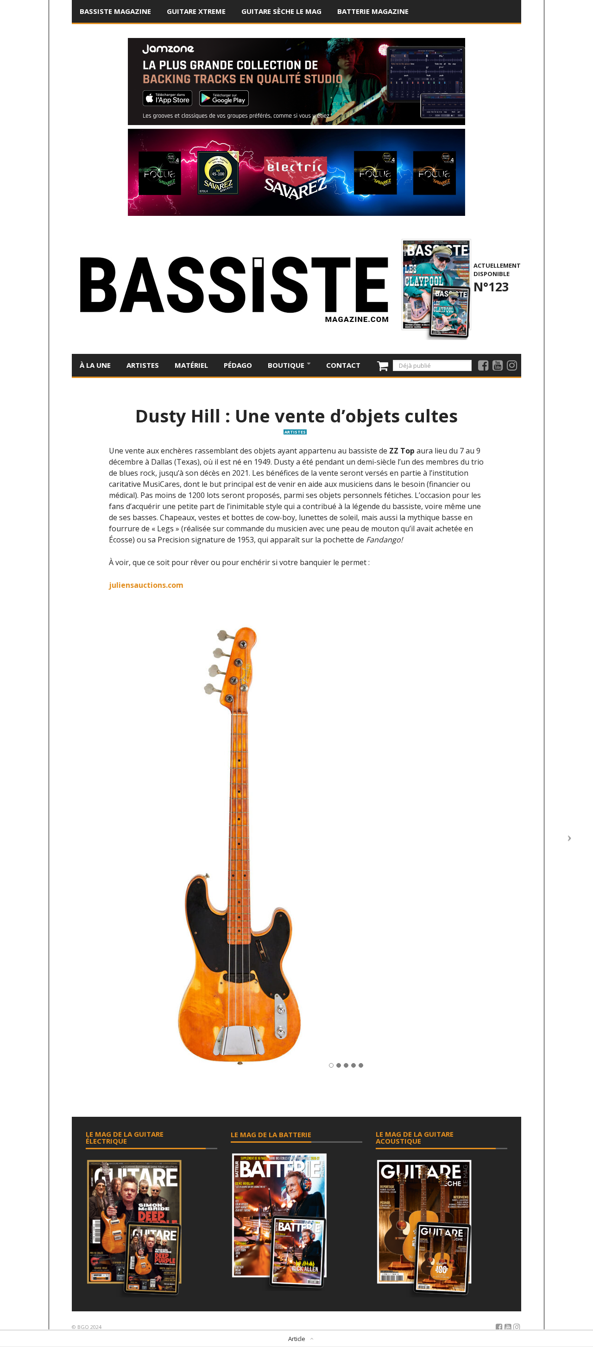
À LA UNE (95, 365)
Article (296, 1338)
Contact (343, 365)
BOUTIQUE (287, 365)
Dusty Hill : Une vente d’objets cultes (296, 415)
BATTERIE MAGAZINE (373, 11)
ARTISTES (142, 365)
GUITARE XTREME (196, 11)
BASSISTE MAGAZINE (115, 11)
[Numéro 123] (435, 288)
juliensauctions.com (146, 585)
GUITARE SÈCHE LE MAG (281, 11)
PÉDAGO (238, 365)
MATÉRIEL (191, 365)
